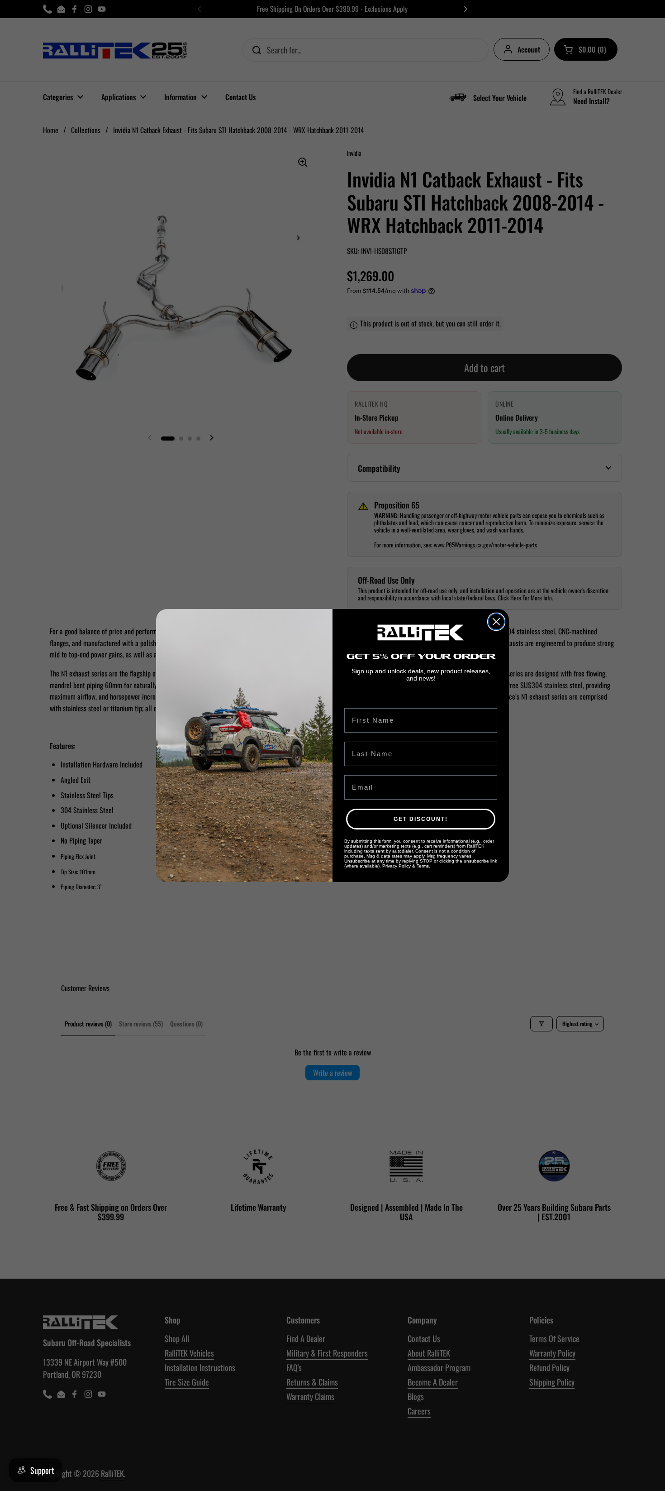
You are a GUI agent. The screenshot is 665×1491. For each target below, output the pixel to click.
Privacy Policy (396, 865)
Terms (423, 865)
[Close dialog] (496, 622)
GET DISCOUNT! (421, 819)
